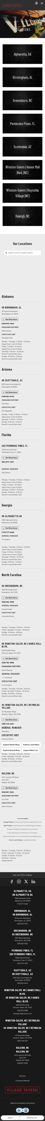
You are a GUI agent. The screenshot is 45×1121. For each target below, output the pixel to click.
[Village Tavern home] (11, 5)
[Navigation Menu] (42, 3)
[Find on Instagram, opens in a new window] (19, 882)
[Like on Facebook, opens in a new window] (12, 882)
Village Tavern (22, 1090)
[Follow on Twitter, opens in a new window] (26, 882)
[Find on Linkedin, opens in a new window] (33, 882)
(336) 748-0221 (22, 1041)
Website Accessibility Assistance (22, 1103)
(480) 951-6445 (22, 983)
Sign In (10, 1118)
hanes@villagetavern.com (22, 1013)
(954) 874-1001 (22, 963)
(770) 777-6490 (22, 904)
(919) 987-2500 (22, 1063)
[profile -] (36, 3)
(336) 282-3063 (22, 943)
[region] (22, 270)
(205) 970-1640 (22, 924)
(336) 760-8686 (22, 1010)
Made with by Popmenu (17, 875)
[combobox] (22, 253)
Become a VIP (32, 1118)
